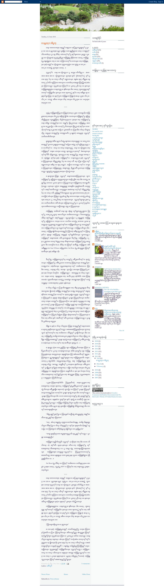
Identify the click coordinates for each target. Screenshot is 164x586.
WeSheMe (95, 136)
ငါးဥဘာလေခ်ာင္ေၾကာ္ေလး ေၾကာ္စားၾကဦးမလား (112, 312)
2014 (97, 349)
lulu (96, 308)
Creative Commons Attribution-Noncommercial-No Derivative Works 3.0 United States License (106, 395)
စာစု (93, 54)
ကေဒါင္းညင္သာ (97, 142)
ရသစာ (94, 56)
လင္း (94, 183)
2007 (97, 378)
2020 (97, 341)
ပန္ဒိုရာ (94, 166)
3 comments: (85, 564)
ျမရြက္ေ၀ (96, 213)
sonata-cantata (97, 133)
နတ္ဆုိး (94, 161)
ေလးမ (95, 211)
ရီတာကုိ (95, 181)
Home (66, 574)
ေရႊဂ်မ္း (96, 207)
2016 (97, 344)
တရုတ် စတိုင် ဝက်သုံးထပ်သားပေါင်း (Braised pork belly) (112, 248)
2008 (97, 375)
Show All (121, 330)
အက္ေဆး (96, 59)
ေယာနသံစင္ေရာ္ (99, 205)
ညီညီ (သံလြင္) (97, 153)
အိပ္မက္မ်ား (95, 196)
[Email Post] (68, 564)
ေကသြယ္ (96, 202)
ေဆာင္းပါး (96, 63)
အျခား (94, 61)
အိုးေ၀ (94, 200)
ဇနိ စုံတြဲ (95, 151)
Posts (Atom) (54, 579)
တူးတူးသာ (96, 159)
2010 (97, 370)
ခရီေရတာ (96, 144)
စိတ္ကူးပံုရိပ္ (46, 6)
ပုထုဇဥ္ (94, 174)
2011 (97, 356)
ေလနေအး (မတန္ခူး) (99, 209)
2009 (97, 372)
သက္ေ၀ (95, 187)
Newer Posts (45, 574)
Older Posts (86, 574)
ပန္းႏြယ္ (96, 170)
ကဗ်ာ (94, 52)
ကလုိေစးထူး (97, 138)
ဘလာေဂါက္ (97, 177)
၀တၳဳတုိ (49, 566)
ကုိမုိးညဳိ (95, 140)
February (100, 366)
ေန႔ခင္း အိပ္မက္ (48, 43)
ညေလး (94, 155)
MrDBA (95, 129)
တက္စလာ (95, 157)
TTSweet (98, 244)
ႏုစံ (94, 215)
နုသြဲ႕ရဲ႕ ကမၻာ (98, 164)
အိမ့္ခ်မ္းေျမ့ (97, 198)
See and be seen (97, 131)
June (98, 358)
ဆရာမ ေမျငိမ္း (98, 148)
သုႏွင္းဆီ (96, 194)
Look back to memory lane (112, 269)
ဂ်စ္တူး (94, 146)
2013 (97, 351)
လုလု (94, 185)
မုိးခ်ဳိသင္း (96, 179)
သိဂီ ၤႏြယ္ (96, 192)
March (99, 364)
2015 (97, 346)
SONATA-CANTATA (102, 287)
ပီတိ (93, 172)
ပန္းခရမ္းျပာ (98, 168)
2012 (97, 354)
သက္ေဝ (98, 267)
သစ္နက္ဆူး (95, 190)
